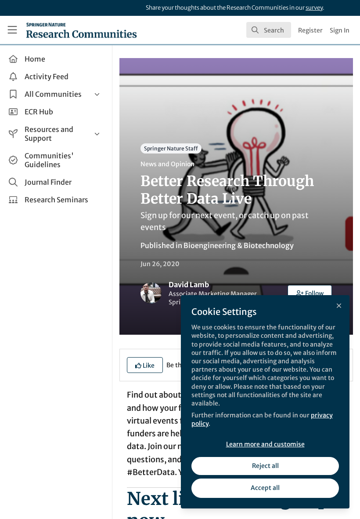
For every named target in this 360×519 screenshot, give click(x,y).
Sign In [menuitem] (339, 30)
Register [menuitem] (310, 30)
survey (314, 7)
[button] (310, 293)
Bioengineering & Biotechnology (239, 245)
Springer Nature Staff (171, 148)
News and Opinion (167, 164)
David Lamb (189, 284)
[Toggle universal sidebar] (12, 30)
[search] (268, 30)
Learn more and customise (265, 444)
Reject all (265, 466)
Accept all (265, 488)
